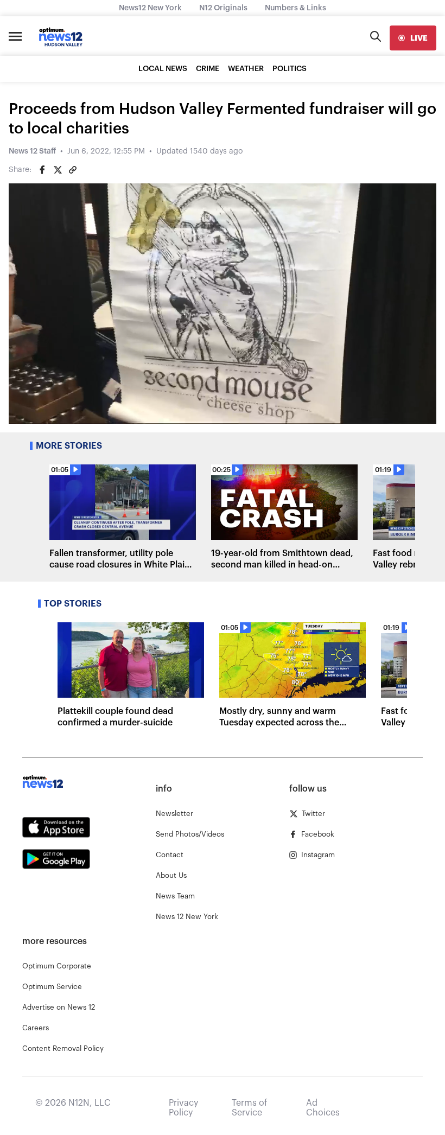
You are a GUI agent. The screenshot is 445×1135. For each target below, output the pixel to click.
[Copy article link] (72, 169)
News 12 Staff (32, 151)
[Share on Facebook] (42, 169)
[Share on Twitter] (57, 169)
